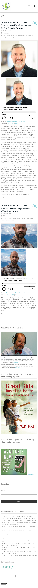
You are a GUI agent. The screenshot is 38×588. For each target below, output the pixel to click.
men (28, 218)
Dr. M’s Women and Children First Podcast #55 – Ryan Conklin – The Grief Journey (16, 208)
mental (22, 35)
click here (15, 362)
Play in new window (11, 122)
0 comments (6, 33)
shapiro (8, 37)
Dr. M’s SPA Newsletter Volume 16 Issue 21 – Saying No (15, 520)
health (12, 35)
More (16, 123)
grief (22, 218)
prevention (31, 35)
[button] (29, 6)
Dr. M (4, 32)
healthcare (17, 35)
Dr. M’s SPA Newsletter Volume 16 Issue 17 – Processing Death (17, 540)
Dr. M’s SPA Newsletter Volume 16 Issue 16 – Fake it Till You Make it (18, 547)
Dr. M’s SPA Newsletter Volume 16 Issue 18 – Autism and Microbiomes (18, 536)
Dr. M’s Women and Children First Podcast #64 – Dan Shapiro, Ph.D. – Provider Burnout (16, 25)
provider (3, 37)
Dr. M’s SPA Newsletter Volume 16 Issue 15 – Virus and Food (16, 555)
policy (25, 35)
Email (8, 123)
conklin (4, 218)
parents (32, 218)
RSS (12, 123)
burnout (5, 35)
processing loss (5, 220)
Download (22, 122)
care (8, 35)
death (18, 218)
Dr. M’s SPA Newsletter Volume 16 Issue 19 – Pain (13, 530)
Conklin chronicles (11, 218)
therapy (13, 37)
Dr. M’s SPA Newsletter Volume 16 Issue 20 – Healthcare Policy (17, 526)
